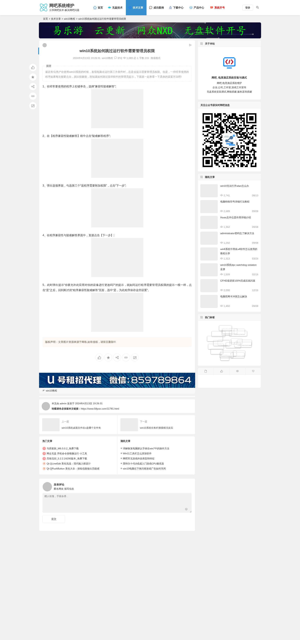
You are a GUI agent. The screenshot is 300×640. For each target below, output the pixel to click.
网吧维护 (238, 330)
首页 (45, 18)
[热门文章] (237, 371)
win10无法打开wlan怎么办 (234, 185)
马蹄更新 (215, 336)
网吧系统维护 (61, 5)
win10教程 (69, 18)
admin (63, 403)
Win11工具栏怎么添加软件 (137, 453)
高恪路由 (238, 348)
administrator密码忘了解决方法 (237, 233)
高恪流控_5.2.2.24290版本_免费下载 (67, 458)
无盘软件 (216, 350)
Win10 (239, 355)
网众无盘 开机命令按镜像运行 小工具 (67, 453)
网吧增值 (226, 344)
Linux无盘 (244, 345)
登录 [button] (247, 7)
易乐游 (217, 346)
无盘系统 (243, 339)
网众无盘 (229, 358)
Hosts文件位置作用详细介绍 (235, 217)
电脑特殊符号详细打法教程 (234, 201)
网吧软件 (221, 333)
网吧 (224, 355)
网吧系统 (229, 341)
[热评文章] (253, 371)
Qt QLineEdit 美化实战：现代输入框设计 (69, 463)
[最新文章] (206, 371)
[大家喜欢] (221, 371)
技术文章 (56, 18)
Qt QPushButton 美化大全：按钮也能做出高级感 (73, 468)
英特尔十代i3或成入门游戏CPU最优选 (143, 463)
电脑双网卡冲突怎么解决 (233, 296)
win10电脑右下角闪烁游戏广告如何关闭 (144, 468)
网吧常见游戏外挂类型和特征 (139, 458)
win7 (227, 327)
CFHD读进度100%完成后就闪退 (237, 280)
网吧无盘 (233, 334)
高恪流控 (218, 341)
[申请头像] (188, 485)
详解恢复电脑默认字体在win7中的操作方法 (146, 448)
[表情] (186, 510)
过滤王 (236, 351)
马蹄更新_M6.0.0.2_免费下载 (63, 448)
